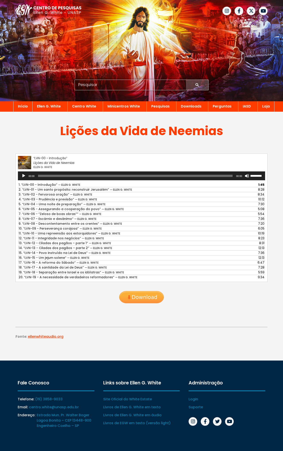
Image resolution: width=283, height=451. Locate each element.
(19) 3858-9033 (49, 399)
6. (71, 209)
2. (75, 189)
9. (70, 223)
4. (58, 199)
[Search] (197, 85)
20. (78, 277)
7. (60, 214)
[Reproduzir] (23, 176)
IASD (247, 106)
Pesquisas (160, 106)
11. (69, 233)
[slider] (256, 175)
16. (54, 257)
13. (65, 243)
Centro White (84, 106)
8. (57, 219)
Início (23, 106)
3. (55, 194)
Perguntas (222, 106)
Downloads (191, 106)
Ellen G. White (49, 106)
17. (59, 262)
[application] (141, 175)
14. (65, 248)
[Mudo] (247, 176)
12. (61, 238)
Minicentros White (123, 106)
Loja (266, 106)
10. (60, 228)
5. (62, 204)
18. (63, 267)
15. (65, 253)
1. (49, 184)
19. (71, 272)
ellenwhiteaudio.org (45, 336)
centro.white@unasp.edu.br (54, 407)
